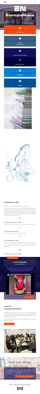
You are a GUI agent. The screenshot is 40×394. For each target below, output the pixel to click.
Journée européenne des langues (28, 371)
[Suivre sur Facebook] (18, 388)
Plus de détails (29, 297)
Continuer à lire (13, 257)
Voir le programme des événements (24, 376)
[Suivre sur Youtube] (21, 388)
